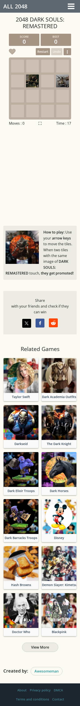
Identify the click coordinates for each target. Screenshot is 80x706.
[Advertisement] (40, 175)
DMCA (58, 690)
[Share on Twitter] (26, 323)
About (22, 690)
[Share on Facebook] (40, 323)
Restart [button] (42, 51)
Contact (58, 699)
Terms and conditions (32, 699)
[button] (67, 51)
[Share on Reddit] (53, 322)
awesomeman (46, 671)
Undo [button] (57, 51)
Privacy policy (40, 690)
